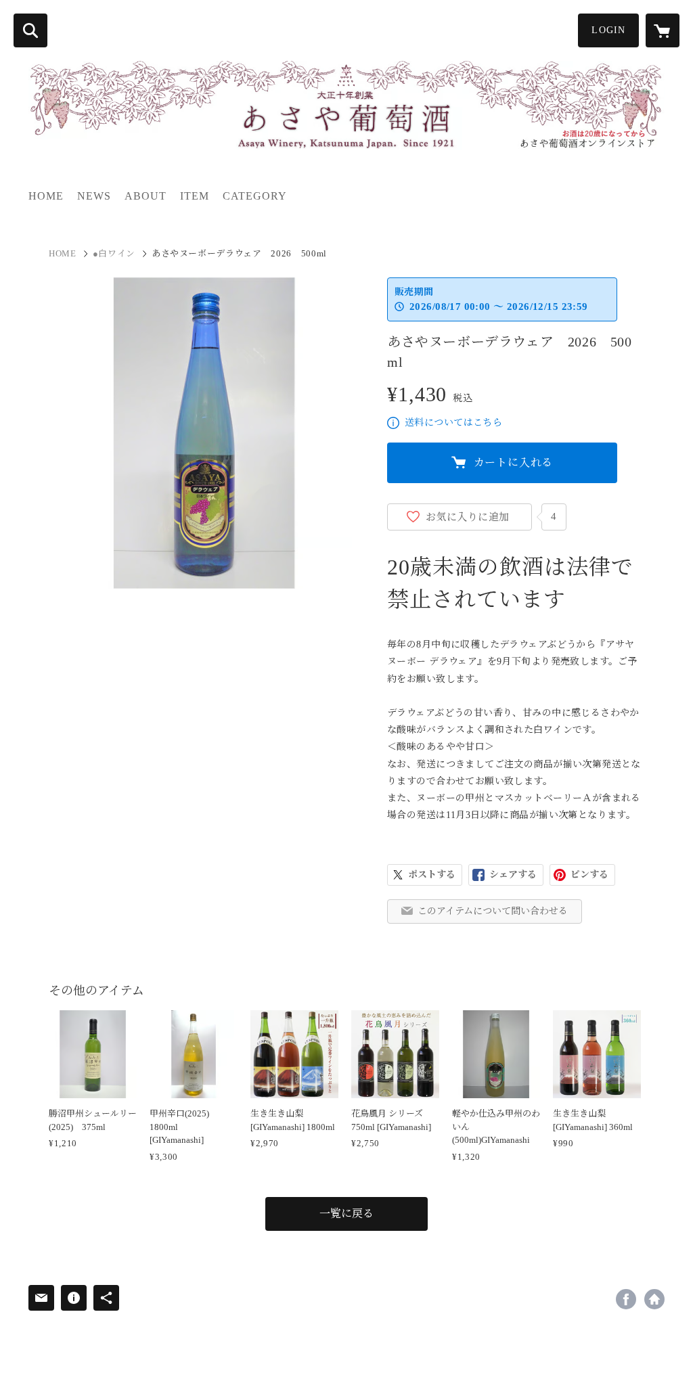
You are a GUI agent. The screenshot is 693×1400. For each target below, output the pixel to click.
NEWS (94, 196)
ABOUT (145, 196)
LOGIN (608, 30)
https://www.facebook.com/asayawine (626, 1299)
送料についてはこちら (453, 422)
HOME (46, 196)
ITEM (194, 196)
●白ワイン (114, 253)
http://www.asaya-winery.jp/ (654, 1299)
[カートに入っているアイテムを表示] (662, 30)
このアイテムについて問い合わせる (493, 911)
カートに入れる (514, 462)
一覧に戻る (346, 1213)
